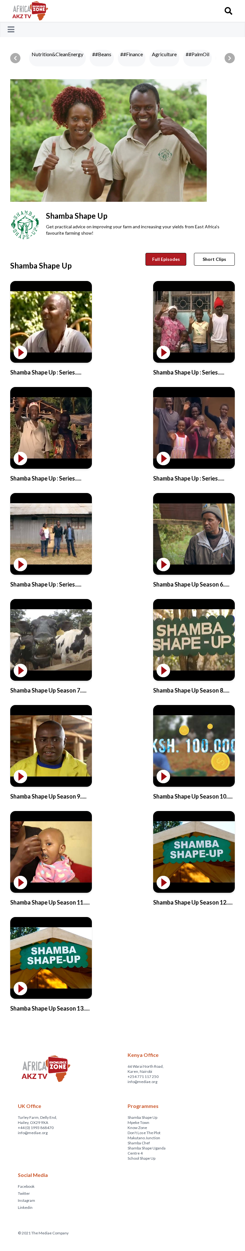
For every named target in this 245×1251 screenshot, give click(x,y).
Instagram (26, 1200)
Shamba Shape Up (41, 265)
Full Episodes (166, 259)
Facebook (26, 1186)
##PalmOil (197, 54)
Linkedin (25, 1207)
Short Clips (214, 259)
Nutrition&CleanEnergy (57, 54)
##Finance (131, 54)
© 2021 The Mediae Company (43, 1233)
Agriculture (164, 54)
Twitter (24, 1193)
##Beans (101, 54)
